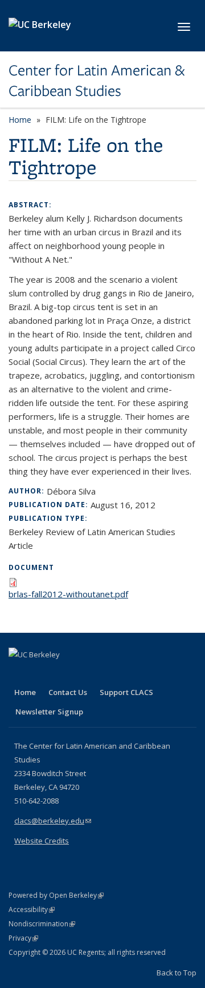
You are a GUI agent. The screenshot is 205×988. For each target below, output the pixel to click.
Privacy (23, 938)
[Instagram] (85, 674)
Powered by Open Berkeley (56, 895)
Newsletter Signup (49, 711)
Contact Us (67, 692)
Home (20, 119)
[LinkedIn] (41, 674)
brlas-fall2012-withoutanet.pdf (68, 594)
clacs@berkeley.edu (52, 821)
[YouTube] (63, 674)
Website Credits (41, 841)
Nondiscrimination (42, 924)
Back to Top (176, 972)
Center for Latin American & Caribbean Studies (96, 81)
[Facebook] (18, 674)
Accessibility (32, 909)
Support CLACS (126, 692)
